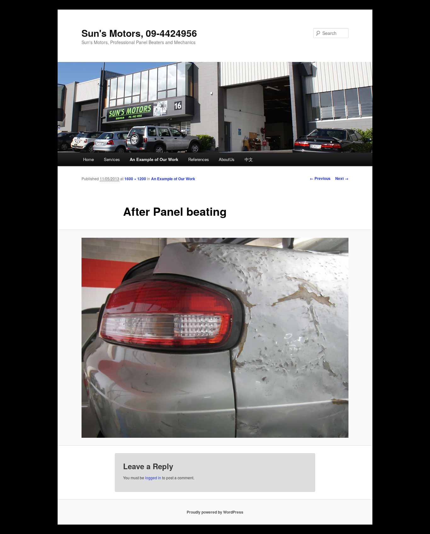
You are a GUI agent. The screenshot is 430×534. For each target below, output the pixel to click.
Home (88, 159)
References (198, 159)
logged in (153, 477)
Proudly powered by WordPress (215, 512)
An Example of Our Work (154, 159)
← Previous (320, 178)
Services (112, 159)
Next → (341, 178)
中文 (249, 159)
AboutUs (227, 159)
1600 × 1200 (135, 178)
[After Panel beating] (215, 338)
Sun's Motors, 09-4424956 (139, 33)
